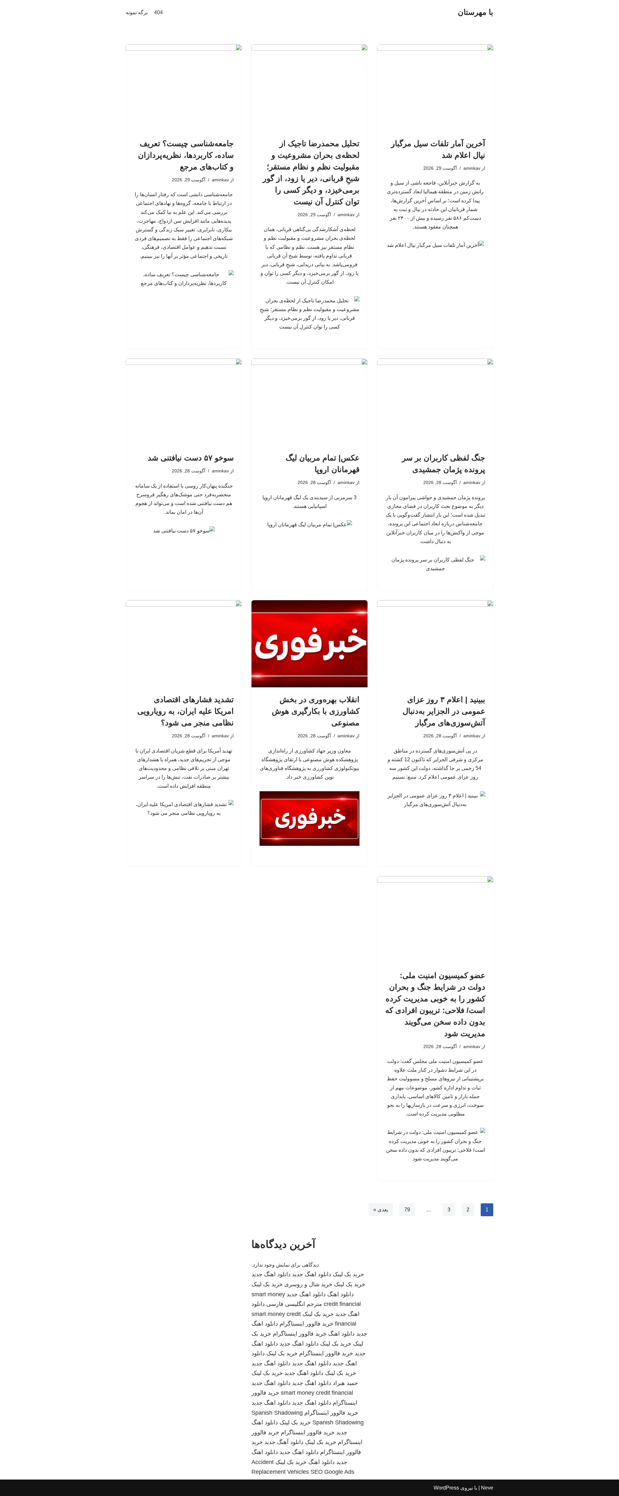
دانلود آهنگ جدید (283, 1442)
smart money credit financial (317, 1393)
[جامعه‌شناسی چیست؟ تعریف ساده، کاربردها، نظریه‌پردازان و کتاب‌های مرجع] (184, 87)
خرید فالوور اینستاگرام (306, 1323)
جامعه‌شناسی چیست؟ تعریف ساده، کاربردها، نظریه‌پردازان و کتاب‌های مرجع (186, 155)
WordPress (446, 1488)
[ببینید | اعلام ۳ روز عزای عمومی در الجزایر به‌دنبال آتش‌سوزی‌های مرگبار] (435, 643)
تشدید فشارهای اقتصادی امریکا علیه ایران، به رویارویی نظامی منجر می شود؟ (185, 711)
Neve (487, 1488)
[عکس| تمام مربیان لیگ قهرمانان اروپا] (309, 402)
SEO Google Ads (332, 1472)
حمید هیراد (345, 1383)
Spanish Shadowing (277, 1413)
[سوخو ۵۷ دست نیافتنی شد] (184, 402)
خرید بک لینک (348, 1274)
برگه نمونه (137, 12)
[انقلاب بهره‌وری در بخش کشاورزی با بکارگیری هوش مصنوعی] (309, 643)
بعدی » (380, 1209)
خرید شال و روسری (308, 1284)
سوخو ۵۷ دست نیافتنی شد (191, 457)
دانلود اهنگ (340, 1294)
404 (158, 12)
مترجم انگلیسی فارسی (294, 1304)
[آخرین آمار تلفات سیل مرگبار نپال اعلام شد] (435, 87)
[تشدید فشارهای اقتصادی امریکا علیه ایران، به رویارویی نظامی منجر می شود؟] (184, 643)
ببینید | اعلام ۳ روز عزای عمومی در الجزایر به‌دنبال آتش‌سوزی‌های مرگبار (444, 711)
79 (407, 1209)
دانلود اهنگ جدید (311, 1274)
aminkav (471, 168)
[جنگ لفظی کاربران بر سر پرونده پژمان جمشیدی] (435, 402)
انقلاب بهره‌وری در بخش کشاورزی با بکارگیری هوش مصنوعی (315, 711)
